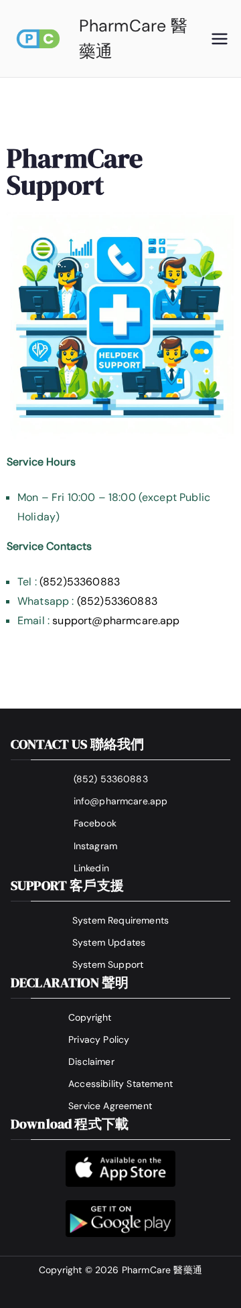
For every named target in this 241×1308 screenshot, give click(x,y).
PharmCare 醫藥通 (162, 1270)
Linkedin (91, 868)
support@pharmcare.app (115, 620)
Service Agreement (110, 1106)
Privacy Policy (98, 1039)
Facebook (95, 823)
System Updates (108, 942)
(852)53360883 (79, 582)
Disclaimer (91, 1062)
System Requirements (120, 920)
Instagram (95, 846)
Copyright (89, 1017)
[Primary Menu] (219, 38)
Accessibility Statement (120, 1084)
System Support (107, 964)
